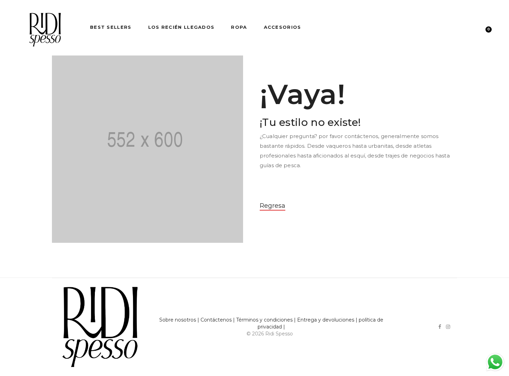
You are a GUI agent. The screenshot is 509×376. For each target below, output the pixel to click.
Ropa (239, 27)
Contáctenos (216, 320)
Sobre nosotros (177, 320)
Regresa (272, 206)
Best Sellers (111, 27)
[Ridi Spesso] (45, 27)
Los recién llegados (181, 27)
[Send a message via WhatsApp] (495, 362)
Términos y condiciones (264, 320)
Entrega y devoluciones (325, 320)
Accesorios (282, 27)
